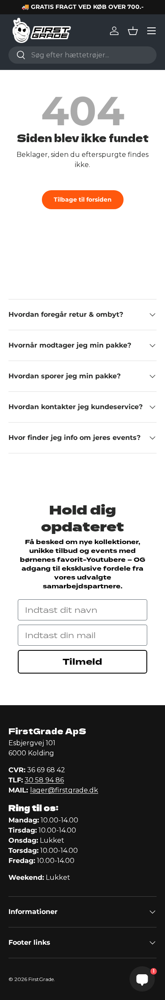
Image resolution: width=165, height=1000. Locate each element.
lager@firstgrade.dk (64, 790)
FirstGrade (41, 979)
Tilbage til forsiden (83, 199)
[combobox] (82, 55)
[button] (133, 31)
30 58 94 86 (44, 780)
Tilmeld (82, 661)
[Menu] (151, 31)
